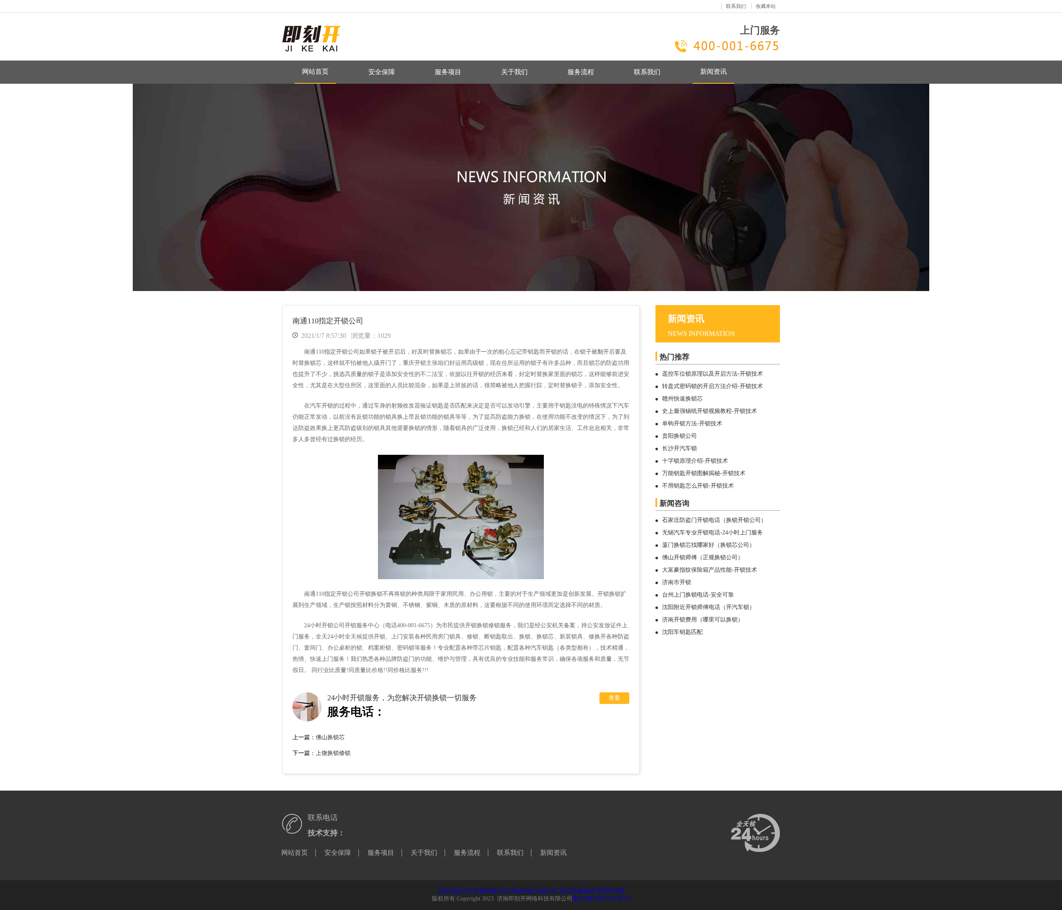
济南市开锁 (676, 582)
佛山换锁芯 (330, 737)
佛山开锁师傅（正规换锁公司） (702, 557)
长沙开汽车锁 (679, 448)
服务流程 (581, 71)
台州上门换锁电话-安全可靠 (698, 595)
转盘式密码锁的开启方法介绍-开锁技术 (712, 386)
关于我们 (514, 71)
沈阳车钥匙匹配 (682, 632)
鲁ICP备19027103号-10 (601, 898)
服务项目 (448, 71)
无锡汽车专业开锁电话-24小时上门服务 (712, 532)
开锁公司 (546, 891)
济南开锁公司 (490, 891)
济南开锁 (521, 891)
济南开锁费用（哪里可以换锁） (702, 619)
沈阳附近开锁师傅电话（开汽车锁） (708, 607)
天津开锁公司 (454, 891)
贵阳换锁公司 (679, 436)
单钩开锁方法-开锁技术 (692, 423)
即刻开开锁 (610, 891)
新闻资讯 (713, 71)
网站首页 (315, 71)
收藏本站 (766, 6)
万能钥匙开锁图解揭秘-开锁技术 (703, 473)
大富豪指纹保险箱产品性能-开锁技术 (709, 570)
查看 (614, 698)
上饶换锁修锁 (333, 753)
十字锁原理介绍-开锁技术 (695, 461)
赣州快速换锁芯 (682, 399)
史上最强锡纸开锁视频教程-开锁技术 (709, 411)
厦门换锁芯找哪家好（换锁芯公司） (708, 545)
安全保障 (381, 71)
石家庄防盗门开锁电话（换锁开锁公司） (714, 520)
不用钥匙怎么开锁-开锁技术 (698, 486)
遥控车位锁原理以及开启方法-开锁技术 (712, 374)
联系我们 (736, 6)
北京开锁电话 (577, 891)
